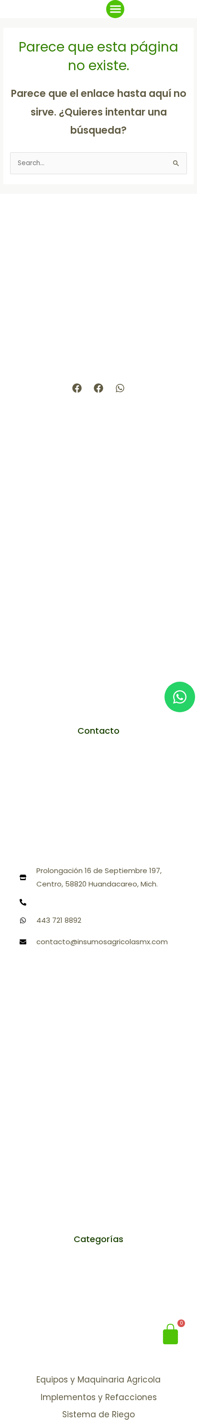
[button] (115, 9)
